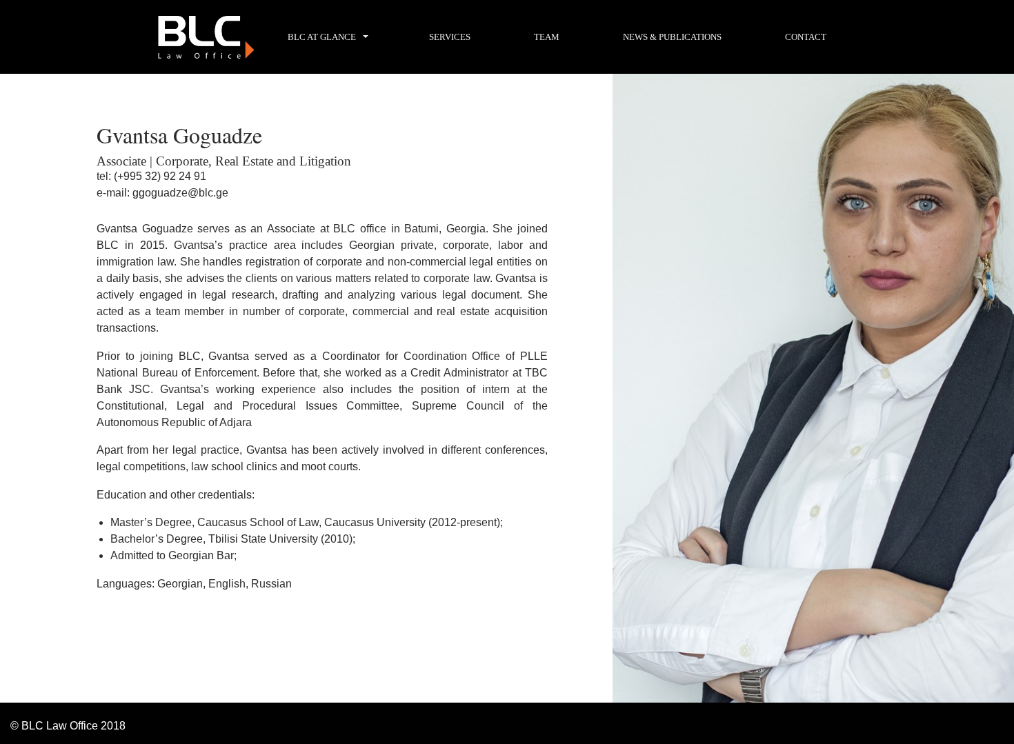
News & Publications (672, 37)
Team (546, 37)
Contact (805, 37)
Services (449, 37)
